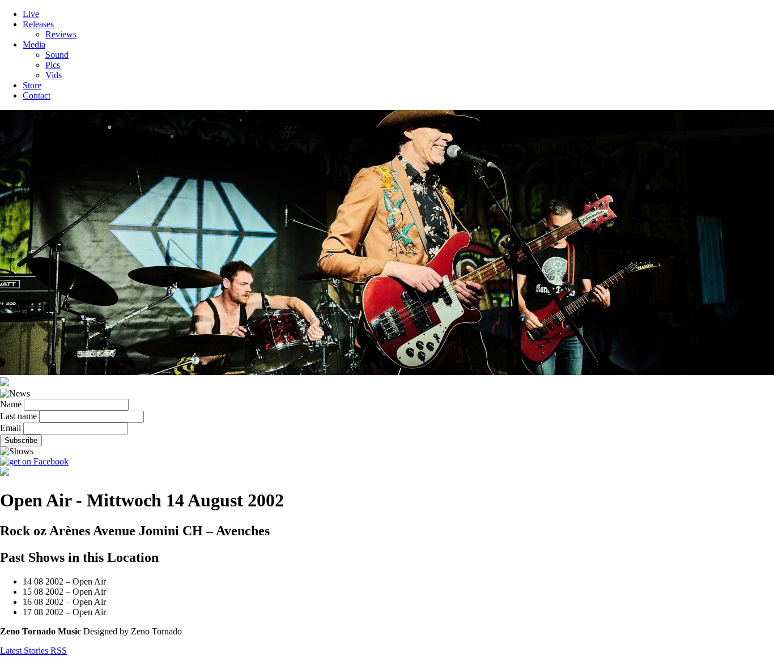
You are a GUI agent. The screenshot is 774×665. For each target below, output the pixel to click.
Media (34, 44)
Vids (53, 75)
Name (11, 404)
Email (10, 428)
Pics (52, 65)
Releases (38, 24)
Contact (36, 95)
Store (32, 85)
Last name (18, 416)
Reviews (60, 34)
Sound (57, 54)
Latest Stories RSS (33, 650)
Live (31, 14)
